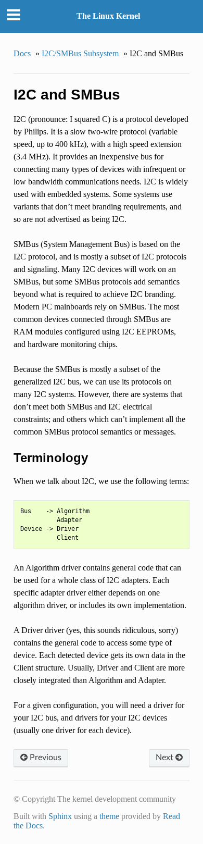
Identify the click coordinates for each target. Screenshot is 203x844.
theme (109, 816)
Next (165, 757)
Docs (22, 53)
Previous (44, 757)
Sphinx (60, 816)
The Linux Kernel (108, 15)
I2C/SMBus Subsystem (80, 53)
